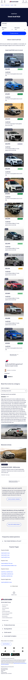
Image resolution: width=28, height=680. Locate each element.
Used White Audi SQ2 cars (7, 574)
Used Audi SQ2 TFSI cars (7, 563)
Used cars (7, 5)
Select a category (5, 388)
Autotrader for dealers (10, 636)
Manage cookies (5, 620)
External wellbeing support (7, 617)
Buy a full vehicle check (14, 524)
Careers (3, 609)
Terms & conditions (5, 614)
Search (26, 2)
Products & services (9, 625)
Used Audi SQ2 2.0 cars (6, 582)
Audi (12, 5)
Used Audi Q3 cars (5, 557)
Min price (4, 27)
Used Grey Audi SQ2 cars (7, 571)
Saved (23, 2)
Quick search (7, 632)
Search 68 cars (14, 33)
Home (2, 5)
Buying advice (8, 629)
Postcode (4, 23)
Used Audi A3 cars (5, 553)
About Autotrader (5, 608)
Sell (4, 2)
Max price (17, 27)
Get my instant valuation (14, 499)
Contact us (4, 606)
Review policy (5, 616)
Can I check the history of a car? (12, 541)
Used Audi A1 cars (5, 555)
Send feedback (6, 644)
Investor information (6, 611)
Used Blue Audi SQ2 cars (6, 576)
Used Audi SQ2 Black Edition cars (8, 565)
